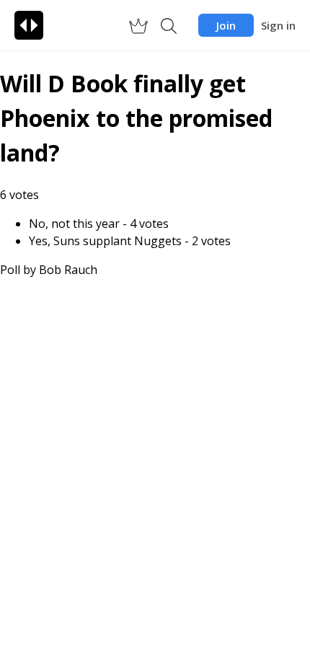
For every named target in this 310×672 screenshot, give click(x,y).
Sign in (278, 25)
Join (226, 25)
